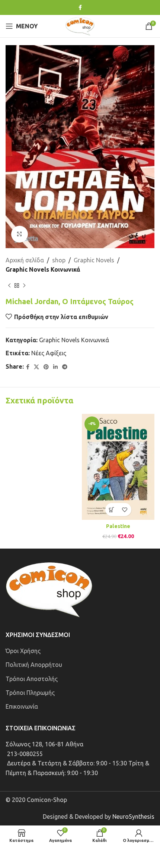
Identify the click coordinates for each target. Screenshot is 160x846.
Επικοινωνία (22, 706)
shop (58, 260)
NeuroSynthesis (133, 816)
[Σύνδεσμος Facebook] (80, 8)
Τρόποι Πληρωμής (30, 692)
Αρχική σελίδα (25, 260)
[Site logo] (80, 25)
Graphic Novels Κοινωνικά (43, 269)
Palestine (118, 526)
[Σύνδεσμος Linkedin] (55, 367)
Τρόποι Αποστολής (32, 678)
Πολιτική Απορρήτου (34, 664)
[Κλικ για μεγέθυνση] (19, 234)
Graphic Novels (94, 260)
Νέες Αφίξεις (48, 353)
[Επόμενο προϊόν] (24, 286)
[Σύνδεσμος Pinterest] (46, 367)
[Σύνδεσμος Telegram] (65, 367)
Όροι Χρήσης (23, 650)
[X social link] (36, 367)
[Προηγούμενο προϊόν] (9, 286)
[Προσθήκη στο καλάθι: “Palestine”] (111, 509)
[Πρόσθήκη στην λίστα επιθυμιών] (124, 509)
